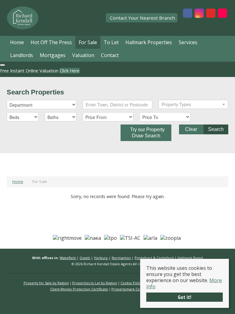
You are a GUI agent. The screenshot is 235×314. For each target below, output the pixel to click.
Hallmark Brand (190, 257)
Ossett (85, 257)
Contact (110, 55)
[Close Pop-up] (2, 65)
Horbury (101, 257)
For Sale (88, 42)
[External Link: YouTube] (211, 14)
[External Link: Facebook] (187, 14)
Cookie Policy (132, 283)
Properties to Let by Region (94, 283)
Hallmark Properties (148, 42)
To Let (111, 42)
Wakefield (68, 257)
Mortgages (52, 55)
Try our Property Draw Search (146, 132)
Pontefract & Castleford (154, 257)
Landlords (21, 55)
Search (216, 129)
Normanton (122, 257)
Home (17, 42)
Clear (191, 129)
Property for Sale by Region (46, 283)
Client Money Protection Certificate (79, 289)
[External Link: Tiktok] (222, 14)
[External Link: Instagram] (199, 14)
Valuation (83, 55)
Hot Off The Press (51, 42)
